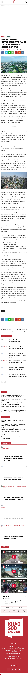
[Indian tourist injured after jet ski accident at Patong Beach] (14, 475)
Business (7, 5)
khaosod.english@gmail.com (15, 653)
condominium (8, 311)
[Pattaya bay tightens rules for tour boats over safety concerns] (14, 494)
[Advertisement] (14, 21)
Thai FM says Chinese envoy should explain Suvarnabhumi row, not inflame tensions (13, 411)
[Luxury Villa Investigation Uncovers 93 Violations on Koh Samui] (5, 362)
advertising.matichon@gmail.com (15, 658)
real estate (15, 311)
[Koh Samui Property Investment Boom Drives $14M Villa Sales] (5, 369)
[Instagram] (12, 669)
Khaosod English (7, 49)
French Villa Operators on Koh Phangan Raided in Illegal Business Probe (17, 355)
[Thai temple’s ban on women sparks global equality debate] (14, 514)
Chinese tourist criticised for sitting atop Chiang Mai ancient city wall (13, 458)
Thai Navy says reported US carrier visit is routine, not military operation (13, 425)
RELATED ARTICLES (6, 336)
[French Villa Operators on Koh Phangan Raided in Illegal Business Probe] (5, 355)
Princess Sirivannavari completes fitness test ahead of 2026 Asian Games (12, 403)
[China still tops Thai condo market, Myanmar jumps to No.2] (5, 341)
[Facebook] (8, 669)
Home (2, 5)
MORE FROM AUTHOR (18, 336)
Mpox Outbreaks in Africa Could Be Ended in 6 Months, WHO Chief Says (7, 329)
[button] (26, 2)
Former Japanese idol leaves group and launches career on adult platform (12, 396)
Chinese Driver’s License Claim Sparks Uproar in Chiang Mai (21, 329)
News (3, 36)
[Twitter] (16, 669)
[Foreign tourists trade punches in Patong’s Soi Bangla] (14, 534)
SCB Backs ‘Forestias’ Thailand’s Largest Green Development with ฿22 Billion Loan (17, 376)
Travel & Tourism (6, 443)
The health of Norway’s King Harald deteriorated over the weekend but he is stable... (12, 433)
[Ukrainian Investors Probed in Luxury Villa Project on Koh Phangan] (5, 348)
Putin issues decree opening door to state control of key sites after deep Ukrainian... (13, 428)
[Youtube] (19, 669)
